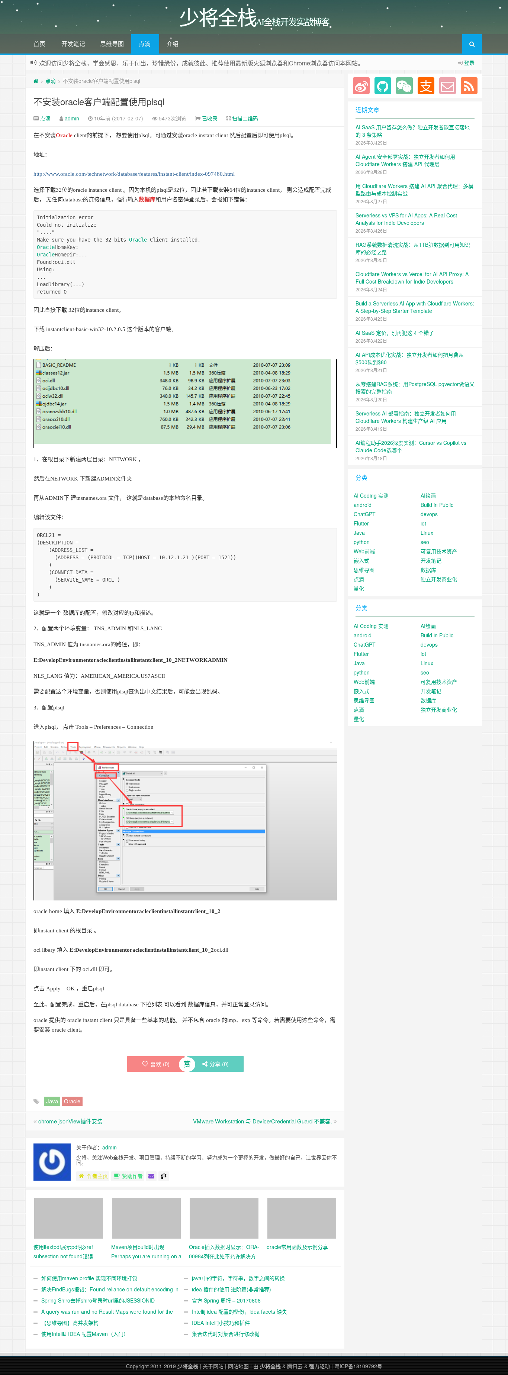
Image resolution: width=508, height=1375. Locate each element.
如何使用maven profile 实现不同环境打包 (89, 1278)
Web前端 (364, 551)
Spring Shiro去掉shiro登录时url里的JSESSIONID (98, 1300)
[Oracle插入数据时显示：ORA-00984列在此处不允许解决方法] (224, 1217)
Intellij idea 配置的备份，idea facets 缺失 (239, 1311)
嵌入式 (361, 560)
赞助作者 (132, 1176)
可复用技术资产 (439, 551)
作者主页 (97, 1176)
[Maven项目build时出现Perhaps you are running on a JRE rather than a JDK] (146, 1217)
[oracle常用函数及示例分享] (301, 1217)
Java (52, 1101)
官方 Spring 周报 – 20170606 (226, 1300)
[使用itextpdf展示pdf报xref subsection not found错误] (68, 1217)
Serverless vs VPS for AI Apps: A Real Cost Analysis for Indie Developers (406, 218)
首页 (39, 43)
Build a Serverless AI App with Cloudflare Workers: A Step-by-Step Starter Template (415, 307)
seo (425, 542)
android (363, 504)
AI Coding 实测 (371, 495)
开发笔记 (73, 43)
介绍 (173, 43)
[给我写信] (151, 1176)
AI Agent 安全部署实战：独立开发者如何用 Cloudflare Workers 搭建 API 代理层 (405, 160)
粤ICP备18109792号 (358, 1366)
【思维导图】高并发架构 (70, 1322)
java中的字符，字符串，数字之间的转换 (238, 1278)
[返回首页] (35, 80)
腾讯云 (295, 1366)
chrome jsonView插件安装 (70, 1121)
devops (429, 514)
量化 (359, 588)
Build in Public (437, 504)
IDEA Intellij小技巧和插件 (221, 1322)
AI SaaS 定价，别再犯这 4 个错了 (395, 332)
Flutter (361, 523)
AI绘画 (428, 495)
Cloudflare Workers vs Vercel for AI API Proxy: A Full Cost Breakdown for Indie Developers (412, 277)
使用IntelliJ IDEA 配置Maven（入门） (85, 1333)
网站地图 (238, 1366)
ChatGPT (365, 514)
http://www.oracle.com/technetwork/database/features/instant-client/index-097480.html (134, 174)
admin (72, 118)
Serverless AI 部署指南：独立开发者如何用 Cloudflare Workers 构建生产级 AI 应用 (406, 417)
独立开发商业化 (439, 579)
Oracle (64, 135)
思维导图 (112, 43)
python (362, 542)
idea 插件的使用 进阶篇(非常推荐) (231, 1289)
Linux (427, 532)
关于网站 (213, 1366)
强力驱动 (319, 1366)
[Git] (163, 1176)
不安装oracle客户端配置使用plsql (98, 101)
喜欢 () (160, 1064)
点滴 (145, 43)
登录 (469, 62)
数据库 (147, 200)
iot (423, 523)
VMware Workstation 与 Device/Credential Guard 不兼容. (262, 1121)
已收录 (210, 118)
